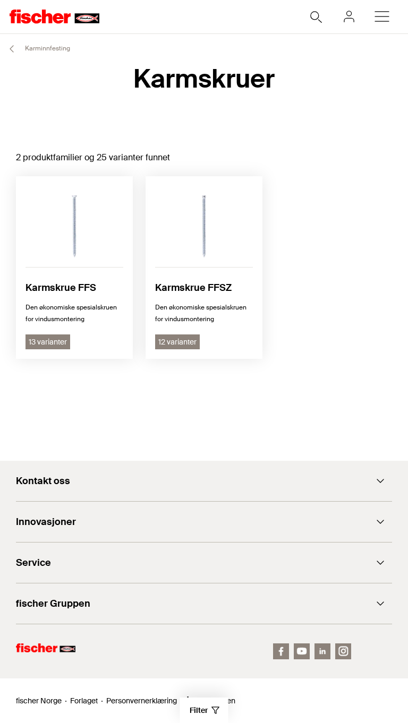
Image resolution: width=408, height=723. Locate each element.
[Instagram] (343, 651)
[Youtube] (302, 651)
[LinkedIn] (322, 651)
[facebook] (281, 651)
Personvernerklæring (141, 700)
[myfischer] (349, 16)
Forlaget (84, 700)
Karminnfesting (46, 48)
